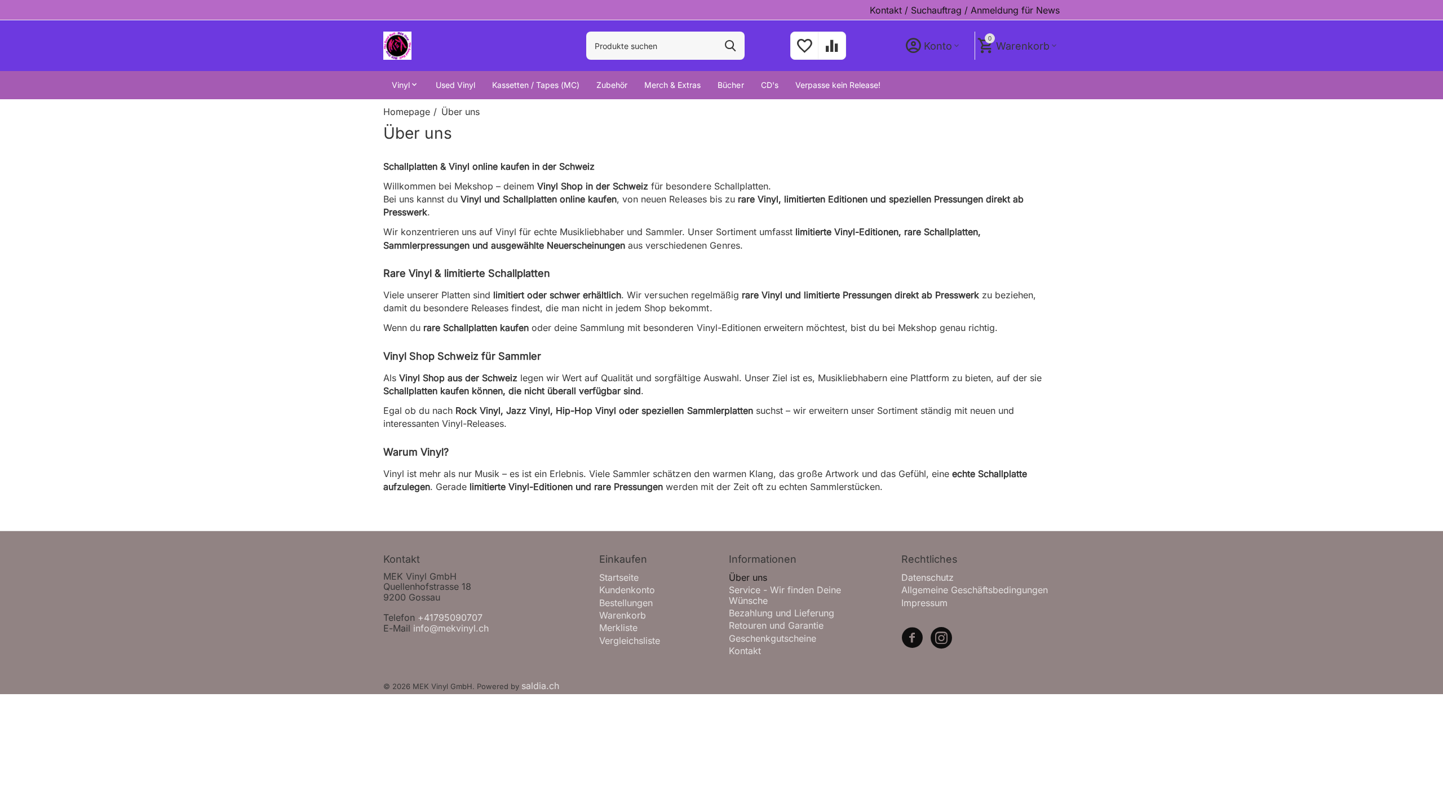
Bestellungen (626, 602)
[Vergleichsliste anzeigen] (832, 51)
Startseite (619, 577)
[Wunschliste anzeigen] (804, 51)
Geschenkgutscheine (772, 638)
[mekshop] (397, 45)
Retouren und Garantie (776, 625)
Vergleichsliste (629, 640)
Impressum (924, 602)
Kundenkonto (627, 589)
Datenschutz (927, 577)
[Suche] (730, 45)
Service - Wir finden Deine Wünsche (785, 595)
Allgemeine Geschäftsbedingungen (974, 589)
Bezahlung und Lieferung (781, 613)
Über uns (748, 577)
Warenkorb (622, 615)
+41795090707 (450, 617)
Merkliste (618, 627)
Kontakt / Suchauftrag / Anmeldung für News (965, 10)
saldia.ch (540, 685)
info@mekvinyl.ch (451, 628)
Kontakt (745, 650)
